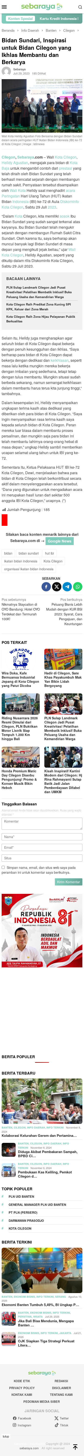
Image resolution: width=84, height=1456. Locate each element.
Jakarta (65, 1333)
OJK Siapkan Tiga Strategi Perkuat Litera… (46, 1343)
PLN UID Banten (21, 1196)
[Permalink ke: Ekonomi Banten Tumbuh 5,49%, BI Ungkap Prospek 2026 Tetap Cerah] (42, 1270)
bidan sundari (29, 553)
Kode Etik (22, 1381)
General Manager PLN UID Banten (37, 1204)
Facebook (24, 1418)
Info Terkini (55, 1127)
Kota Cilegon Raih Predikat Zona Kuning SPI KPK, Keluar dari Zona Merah (38, 306)
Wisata (38, 1316)
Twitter (64, 1418)
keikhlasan (60, 360)
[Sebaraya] (42, 6)
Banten (7, 1127)
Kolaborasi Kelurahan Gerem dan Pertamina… (39, 1135)
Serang (60, 1296)
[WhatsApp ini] (77, 586)
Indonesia (20, 201)
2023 (52, 207)
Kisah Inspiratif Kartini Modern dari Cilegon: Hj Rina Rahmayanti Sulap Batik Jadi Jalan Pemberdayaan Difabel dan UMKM (63, 781)
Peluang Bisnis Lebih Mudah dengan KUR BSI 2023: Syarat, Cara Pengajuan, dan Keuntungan (64, 611)
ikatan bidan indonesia (20, 561)
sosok (65, 216)
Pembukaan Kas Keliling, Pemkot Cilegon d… (45, 1174)
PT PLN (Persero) (23, 1212)
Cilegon (8, 157)
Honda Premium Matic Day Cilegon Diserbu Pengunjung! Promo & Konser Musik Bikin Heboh (19, 779)
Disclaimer (61, 1388)
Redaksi (61, 1381)
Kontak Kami (21, 1394)
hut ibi (49, 553)
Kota (18, 216)
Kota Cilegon (66, 157)
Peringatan (11, 196)
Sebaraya (25, 157)
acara (70, 190)
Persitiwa (25, 1316)
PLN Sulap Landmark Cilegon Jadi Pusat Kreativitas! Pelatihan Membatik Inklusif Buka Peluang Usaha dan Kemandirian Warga (39, 292)
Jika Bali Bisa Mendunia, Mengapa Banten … (46, 1323)
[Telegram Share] (67, 586)
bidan (8, 553)
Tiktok (64, 1425)
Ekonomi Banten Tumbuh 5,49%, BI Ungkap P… (40, 1305)
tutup (6, 1436)
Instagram (24, 1425)
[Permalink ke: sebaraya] (6, 71)
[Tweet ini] (56, 586)
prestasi (65, 168)
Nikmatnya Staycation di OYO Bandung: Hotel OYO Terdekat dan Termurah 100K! (21, 609)
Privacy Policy (22, 1388)
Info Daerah (36, 1127)
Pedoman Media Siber (41, 1401)
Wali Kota (18, 190)
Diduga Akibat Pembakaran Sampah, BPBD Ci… (47, 1154)
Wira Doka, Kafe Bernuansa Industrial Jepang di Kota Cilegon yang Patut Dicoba (20, 679)
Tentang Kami (61, 1394)
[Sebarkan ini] (46, 586)
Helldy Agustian (15, 162)
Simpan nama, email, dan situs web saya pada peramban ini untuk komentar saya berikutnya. (39, 870)
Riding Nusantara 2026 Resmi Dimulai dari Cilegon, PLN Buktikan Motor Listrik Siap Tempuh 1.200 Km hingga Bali (20, 728)
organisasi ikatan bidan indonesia (28, 569)
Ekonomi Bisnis (24, 1296)
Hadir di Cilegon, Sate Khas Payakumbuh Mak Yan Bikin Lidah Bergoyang (63, 679)
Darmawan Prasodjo (26, 1220)
